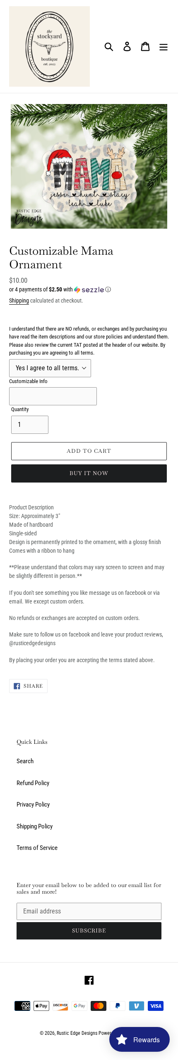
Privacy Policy (33, 804)
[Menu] (163, 47)
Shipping (19, 300)
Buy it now (89, 473)
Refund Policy (33, 783)
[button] (89, 289)
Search (25, 761)
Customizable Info (28, 381)
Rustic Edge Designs (77, 1033)
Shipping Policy (35, 826)
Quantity (20, 409)
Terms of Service (37, 848)
